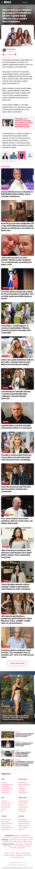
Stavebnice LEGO (28, 844)
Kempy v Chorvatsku (6, 819)
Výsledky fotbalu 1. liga (6, 803)
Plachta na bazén (17, 839)
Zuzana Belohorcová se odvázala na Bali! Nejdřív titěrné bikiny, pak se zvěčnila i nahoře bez (17, 194)
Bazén (10, 839)
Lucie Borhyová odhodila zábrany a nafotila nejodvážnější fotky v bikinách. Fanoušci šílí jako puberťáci (16, 394)
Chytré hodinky (13, 847)
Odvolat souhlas (28, 855)
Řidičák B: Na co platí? (23, 825)
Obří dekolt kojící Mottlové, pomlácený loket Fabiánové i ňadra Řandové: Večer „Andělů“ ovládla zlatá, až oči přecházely (16, 619)
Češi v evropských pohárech (26, 837)
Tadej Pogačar (21, 788)
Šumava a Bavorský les (6, 823)
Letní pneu (15, 845)
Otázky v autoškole (23, 827)
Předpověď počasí (24, 835)
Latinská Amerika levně (6, 827)
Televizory (28, 845)
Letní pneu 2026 (22, 819)
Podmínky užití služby (9, 855)
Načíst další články (17, 663)
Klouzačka (5, 841)
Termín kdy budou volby (7, 788)
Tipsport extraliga (5, 805)
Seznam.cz (25, 2)
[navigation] (2, 2)
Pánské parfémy (21, 847)
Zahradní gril (24, 841)
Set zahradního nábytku (14, 841)
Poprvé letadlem (5, 821)
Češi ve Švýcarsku (5, 825)
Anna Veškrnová (11, 49)
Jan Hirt (20, 786)
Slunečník (31, 839)
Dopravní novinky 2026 (24, 823)
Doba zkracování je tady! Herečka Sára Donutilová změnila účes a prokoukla (16, 489)
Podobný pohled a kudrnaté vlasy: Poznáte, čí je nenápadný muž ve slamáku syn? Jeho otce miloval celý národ (17, 653)
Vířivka (30, 841)
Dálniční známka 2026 (23, 821)
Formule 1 (3, 809)
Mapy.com (16, 835)
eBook (6, 54)
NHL (2, 811)
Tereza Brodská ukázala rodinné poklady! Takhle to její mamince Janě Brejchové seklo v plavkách (15, 586)
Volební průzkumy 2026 (7, 784)
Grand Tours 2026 (22, 792)
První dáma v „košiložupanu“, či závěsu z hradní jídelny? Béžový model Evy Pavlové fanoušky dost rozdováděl (16, 329)
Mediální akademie (26, 853)
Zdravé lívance (21, 805)
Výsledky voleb (5, 786)
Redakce (18, 853)
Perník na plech (22, 811)
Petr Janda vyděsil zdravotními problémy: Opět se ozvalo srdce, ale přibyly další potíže (17, 520)
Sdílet (12, 54)
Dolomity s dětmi (5, 829)
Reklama (13, 853)
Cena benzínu (15, 837)
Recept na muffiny (22, 803)
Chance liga (4, 801)
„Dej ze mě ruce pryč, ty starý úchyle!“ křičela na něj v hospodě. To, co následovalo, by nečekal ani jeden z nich (16, 261)
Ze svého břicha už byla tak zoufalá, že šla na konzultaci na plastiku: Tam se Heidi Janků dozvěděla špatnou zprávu (17, 295)
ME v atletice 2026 (5, 807)
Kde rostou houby (6, 837)
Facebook (7, 853)
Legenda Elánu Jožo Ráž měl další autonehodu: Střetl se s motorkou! (16, 426)
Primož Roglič (21, 790)
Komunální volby (5, 792)
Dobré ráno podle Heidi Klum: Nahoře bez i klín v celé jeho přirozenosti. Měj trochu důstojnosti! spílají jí (17, 362)
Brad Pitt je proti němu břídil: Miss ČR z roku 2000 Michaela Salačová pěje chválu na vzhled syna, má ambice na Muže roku (17, 226)
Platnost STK (21, 829)
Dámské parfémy (7, 845)
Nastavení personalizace (17, 857)
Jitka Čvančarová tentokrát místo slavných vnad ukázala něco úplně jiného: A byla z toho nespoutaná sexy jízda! (16, 553)
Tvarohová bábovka (23, 807)
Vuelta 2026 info (22, 782)
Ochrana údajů (18, 855)
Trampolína (25, 839)
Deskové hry (22, 845)
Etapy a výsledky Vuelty (24, 784)
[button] (17, 35)
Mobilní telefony (19, 844)
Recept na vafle (22, 809)
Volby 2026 (4, 782)
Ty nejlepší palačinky (23, 801)
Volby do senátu (5, 790)
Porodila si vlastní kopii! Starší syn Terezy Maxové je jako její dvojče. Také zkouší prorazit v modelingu (16, 457)
